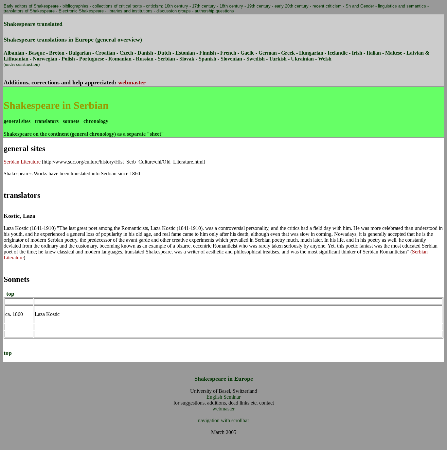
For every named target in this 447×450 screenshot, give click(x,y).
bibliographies (75, 6)
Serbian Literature (22, 161)
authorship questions (214, 11)
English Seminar (223, 397)
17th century (204, 6)
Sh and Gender (360, 6)
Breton (56, 53)
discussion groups (173, 11)
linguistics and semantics (402, 6)
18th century (231, 6)
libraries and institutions (130, 11)
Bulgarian (80, 53)
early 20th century (292, 6)
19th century (259, 6)
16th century (176, 6)
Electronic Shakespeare (81, 11)
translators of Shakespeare (29, 11)
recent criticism (327, 6)
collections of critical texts (117, 6)
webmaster (132, 82)
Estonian (185, 53)
